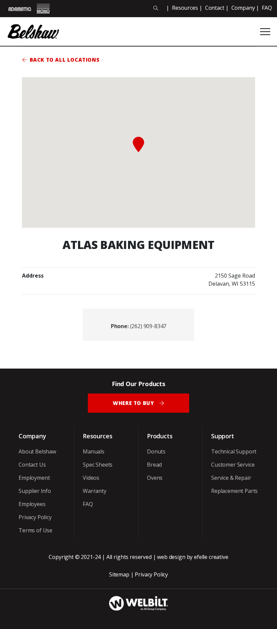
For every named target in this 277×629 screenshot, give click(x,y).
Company (243, 7)
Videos (91, 477)
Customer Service (232, 464)
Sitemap (119, 574)
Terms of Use (35, 530)
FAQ (267, 7)
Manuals (93, 451)
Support (222, 436)
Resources (185, 7)
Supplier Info (35, 491)
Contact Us (32, 464)
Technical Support (233, 451)
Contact (214, 7)
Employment (34, 477)
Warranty (94, 491)
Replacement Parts (234, 491)
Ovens (154, 477)
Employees (32, 504)
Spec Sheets (97, 464)
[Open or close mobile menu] (265, 31)
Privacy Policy (35, 517)
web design (171, 557)
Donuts (156, 451)
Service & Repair (231, 477)
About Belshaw (37, 451)
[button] (138, 144)
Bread (154, 464)
